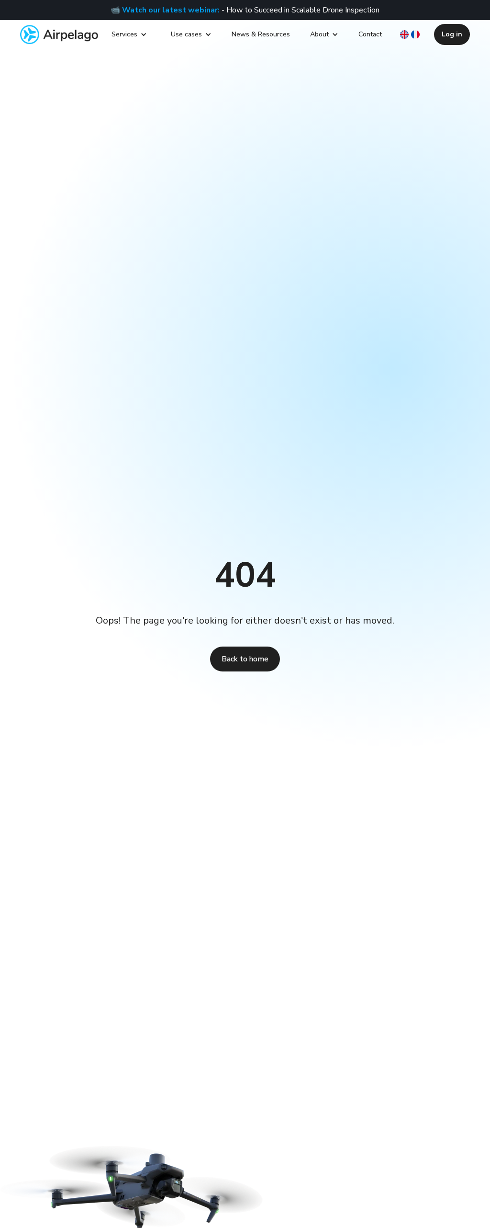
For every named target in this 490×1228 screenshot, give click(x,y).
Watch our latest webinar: (171, 10)
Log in (452, 34)
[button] (129, 34)
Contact (370, 34)
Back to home (245, 659)
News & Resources (261, 34)
